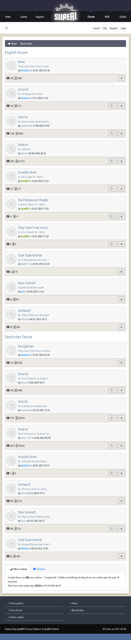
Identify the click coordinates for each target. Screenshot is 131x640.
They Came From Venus (33, 227)
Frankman (26, 410)
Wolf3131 (25, 263)
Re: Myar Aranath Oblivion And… (34, 516)
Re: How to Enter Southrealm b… (34, 121)
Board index (77, 610)
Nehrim (23, 117)
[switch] (6, 28)
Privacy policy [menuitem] (16, 603)
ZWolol (24, 319)
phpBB (20, 628)
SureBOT (25, 180)
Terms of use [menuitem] (15, 610)
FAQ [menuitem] (105, 28)
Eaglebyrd (26, 125)
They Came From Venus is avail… (34, 66)
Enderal (23, 145)
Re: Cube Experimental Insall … (33, 259)
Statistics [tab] (41, 569)
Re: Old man (24, 149)
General (23, 89)
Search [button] (96, 28)
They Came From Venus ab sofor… (35, 350)
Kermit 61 (26, 70)
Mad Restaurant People (33, 200)
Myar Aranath (27, 283)
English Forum (16, 52)
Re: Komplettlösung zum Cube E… (35, 544)
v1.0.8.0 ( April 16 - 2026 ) (30, 176)
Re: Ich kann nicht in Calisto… (33, 488)
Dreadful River (27, 172)
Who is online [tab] (20, 569)
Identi (24, 153)
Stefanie (25, 97)
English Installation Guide (31, 287)
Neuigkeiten (26, 346)
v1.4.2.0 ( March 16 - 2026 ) (31, 232)
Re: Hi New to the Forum (30, 93)
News (21, 62)
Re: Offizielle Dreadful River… (33, 461)
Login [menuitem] (123, 28)
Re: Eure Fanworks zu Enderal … (34, 378)
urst (23, 291)
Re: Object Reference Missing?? (33, 315)
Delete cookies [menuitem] (16, 617)
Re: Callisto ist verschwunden (32, 406)
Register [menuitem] (114, 28)
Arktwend (24, 310)
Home (74, 603)
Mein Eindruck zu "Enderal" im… (34, 433)
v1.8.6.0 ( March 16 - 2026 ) (31, 204)
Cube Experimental (30, 255)
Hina (23, 382)
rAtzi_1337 (26, 437)
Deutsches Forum (18, 336)
